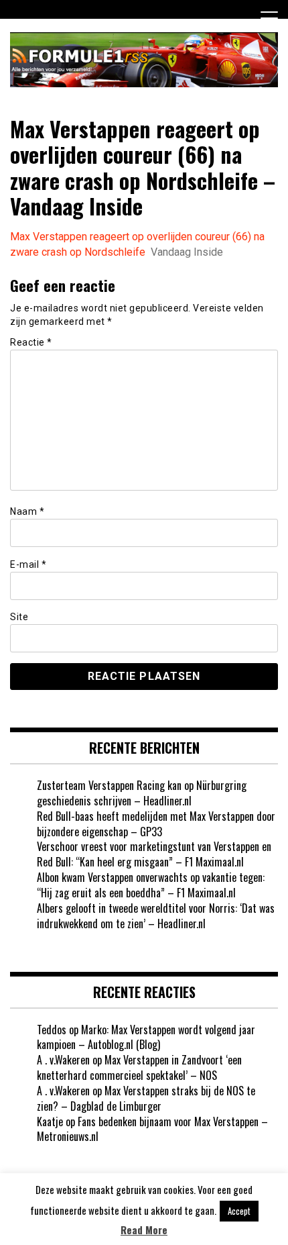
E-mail (28, 564)
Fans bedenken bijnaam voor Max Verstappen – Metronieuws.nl (152, 1129)
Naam (27, 511)
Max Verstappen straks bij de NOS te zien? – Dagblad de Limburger (146, 1098)
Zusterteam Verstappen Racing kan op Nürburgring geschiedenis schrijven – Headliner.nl (141, 793)
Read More (144, 1230)
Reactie (31, 342)
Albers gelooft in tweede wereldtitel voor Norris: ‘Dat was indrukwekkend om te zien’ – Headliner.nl (156, 916)
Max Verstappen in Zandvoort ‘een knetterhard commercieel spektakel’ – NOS (139, 1067)
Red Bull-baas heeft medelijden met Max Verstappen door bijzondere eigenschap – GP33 (156, 824)
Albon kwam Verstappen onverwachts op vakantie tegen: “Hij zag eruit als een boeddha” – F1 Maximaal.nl (151, 885)
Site (19, 616)
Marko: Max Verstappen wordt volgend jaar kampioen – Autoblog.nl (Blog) (146, 1037)
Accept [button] (239, 1210)
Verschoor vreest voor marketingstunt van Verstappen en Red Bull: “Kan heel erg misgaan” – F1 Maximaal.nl (154, 854)
